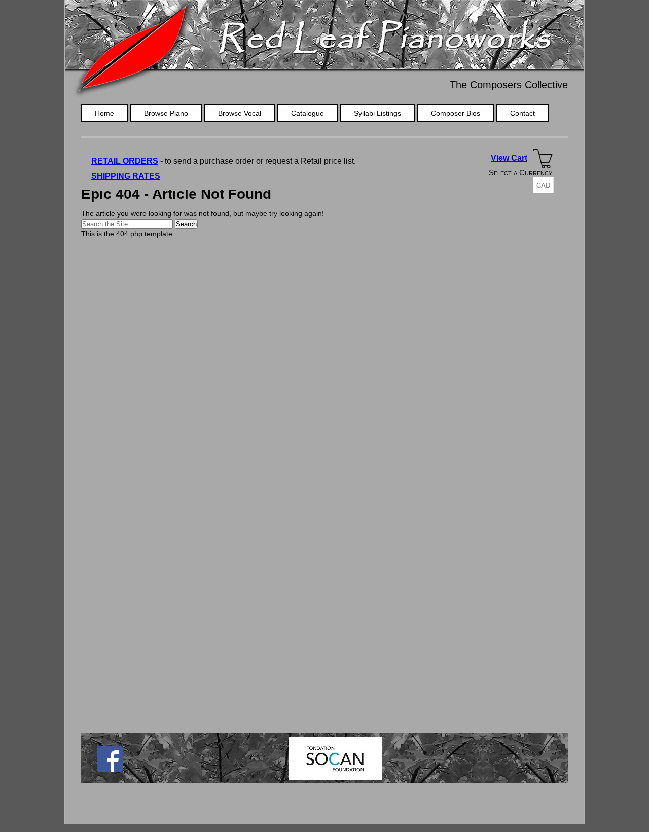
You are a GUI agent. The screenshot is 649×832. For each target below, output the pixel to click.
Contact (522, 113)
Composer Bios (455, 113)
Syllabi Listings (377, 113)
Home (104, 113)
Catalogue (307, 113)
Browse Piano (166, 113)
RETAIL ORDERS (124, 161)
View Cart (509, 158)
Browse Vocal (239, 113)
